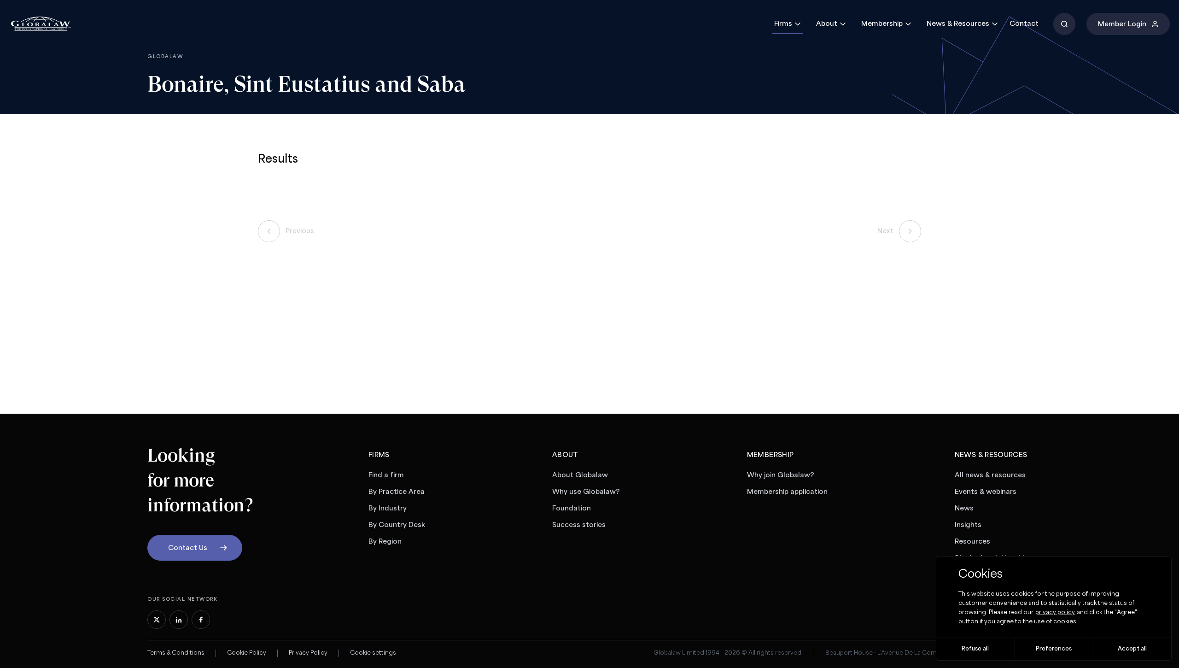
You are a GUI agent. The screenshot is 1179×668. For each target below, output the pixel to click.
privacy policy (1055, 612)
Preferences (1054, 649)
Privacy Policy (308, 653)
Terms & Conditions (175, 653)
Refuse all (975, 649)
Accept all (1132, 649)
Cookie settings (373, 653)
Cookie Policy (246, 653)
